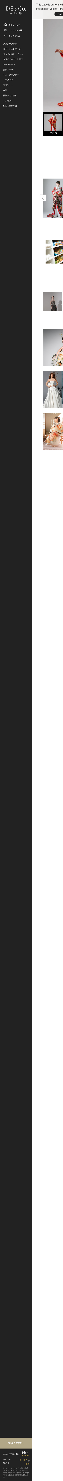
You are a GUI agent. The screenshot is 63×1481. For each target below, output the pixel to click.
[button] (43, 198)
